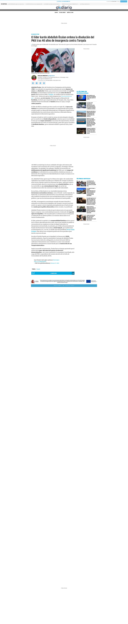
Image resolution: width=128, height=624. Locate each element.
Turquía (38, 269)
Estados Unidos (62, 12)
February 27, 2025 (55, 263)
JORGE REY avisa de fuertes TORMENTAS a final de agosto (72, 4)
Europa (56, 12)
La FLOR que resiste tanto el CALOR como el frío (88, 4)
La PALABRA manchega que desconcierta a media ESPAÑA (54, 4)
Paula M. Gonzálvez (43, 75)
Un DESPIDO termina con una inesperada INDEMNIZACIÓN (36, 4)
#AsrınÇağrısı (56, 260)
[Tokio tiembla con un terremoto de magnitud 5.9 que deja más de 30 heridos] (82, 98)
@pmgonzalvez (51, 75)
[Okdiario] (64, 7)
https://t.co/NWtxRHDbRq (40, 261)
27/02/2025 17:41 (42, 80)
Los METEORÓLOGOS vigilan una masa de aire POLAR (17, 4)
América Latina (70, 12)
